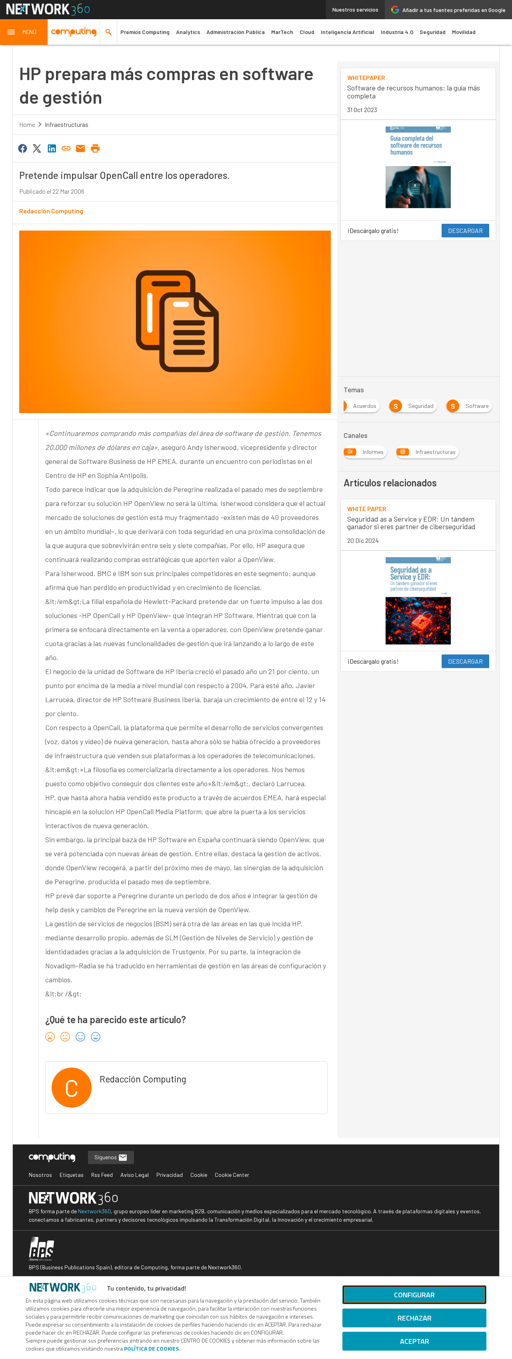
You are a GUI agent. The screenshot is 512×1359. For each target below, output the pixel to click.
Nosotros (40, 1174)
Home (27, 124)
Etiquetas (72, 1174)
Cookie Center (232, 1174)
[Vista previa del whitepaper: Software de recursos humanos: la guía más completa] (418, 170)
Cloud (307, 31)
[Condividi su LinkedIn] (51, 147)
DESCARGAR (465, 230)
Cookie (198, 1174)
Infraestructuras (66, 124)
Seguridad (433, 31)
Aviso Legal (134, 1174)
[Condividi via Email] (80, 147)
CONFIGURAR (414, 1294)
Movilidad (464, 31)
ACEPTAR (414, 1341)
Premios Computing (145, 31)
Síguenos (106, 1157)
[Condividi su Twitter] (36, 147)
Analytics (188, 31)
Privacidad (169, 1174)
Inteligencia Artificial (347, 31)
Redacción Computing (51, 211)
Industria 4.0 (397, 31)
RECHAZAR (415, 1318)
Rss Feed (102, 1174)
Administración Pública (235, 31)
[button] (24, 32)
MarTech (282, 31)
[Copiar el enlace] (66, 147)
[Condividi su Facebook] (22, 147)
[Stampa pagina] (95, 147)
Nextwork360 (94, 1211)
